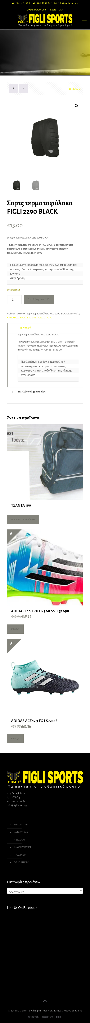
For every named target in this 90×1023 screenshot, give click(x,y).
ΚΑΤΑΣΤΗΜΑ (21, 832)
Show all (76, 89)
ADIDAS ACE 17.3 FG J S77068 (34, 721)
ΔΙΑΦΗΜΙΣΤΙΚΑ (22, 847)
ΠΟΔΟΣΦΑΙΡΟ (44, 317)
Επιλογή (15, 629)
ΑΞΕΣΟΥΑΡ (19, 839)
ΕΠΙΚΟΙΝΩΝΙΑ (21, 824)
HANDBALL (13, 317)
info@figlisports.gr (68, 3)
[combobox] (45, 891)
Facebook (33, 1016)
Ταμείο (52, 9)
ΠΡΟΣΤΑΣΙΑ (20, 855)
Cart (61, 9)
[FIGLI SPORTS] (45, 20)
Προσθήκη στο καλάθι (39, 299)
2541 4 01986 (22, 3)
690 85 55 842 (44, 3)
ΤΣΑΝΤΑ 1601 (21, 505)
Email (59, 1016)
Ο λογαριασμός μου (36, 9)
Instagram (47, 1016)
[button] (76, 106)
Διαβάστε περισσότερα (23, 519)
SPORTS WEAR (28, 317)
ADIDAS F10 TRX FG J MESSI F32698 (40, 611)
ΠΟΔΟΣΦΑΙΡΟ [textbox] (44, 892)
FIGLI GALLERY (21, 862)
